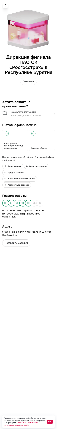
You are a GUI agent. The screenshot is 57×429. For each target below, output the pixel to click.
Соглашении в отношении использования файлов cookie (21, 424)
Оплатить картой (38, 166)
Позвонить (29, 81)
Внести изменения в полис (21, 178)
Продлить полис (15, 172)
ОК (49, 421)
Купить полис (14, 166)
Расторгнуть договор (18, 185)
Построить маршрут (16, 243)
